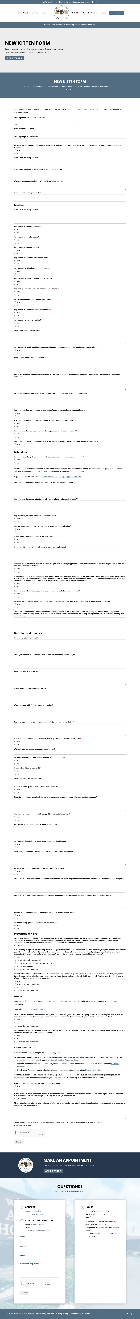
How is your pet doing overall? (26, 158)
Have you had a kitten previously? (27, 193)
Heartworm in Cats (93, 1070)
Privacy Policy (62, 1313)
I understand (21, 945)
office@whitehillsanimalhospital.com (40, 1230)
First (15, 124)
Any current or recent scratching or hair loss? (32, 310)
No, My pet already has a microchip (29, 960)
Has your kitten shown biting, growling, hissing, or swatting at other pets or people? (47, 591)
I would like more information (27, 969)
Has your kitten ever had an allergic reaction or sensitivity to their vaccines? (44, 420)
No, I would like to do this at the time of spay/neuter (35, 963)
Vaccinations (38, 1009)
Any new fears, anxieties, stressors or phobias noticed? (36, 516)
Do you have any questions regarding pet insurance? (35, 923)
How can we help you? (29, 1264)
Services (35, 13)
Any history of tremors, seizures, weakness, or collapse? (36, 289)
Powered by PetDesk (45, 1313)
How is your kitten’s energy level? (27, 330)
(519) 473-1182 (37, 1224)
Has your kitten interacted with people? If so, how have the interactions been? (44, 482)
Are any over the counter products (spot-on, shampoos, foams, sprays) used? (45, 912)
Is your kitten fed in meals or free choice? (30, 688)
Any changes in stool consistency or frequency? (33, 278)
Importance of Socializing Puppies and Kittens (62, 477)
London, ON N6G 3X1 (34, 1214)
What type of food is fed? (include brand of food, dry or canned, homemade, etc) (45, 655)
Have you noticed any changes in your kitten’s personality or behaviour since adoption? (49, 457)
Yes (18, 150)
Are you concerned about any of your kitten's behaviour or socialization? (43, 526)
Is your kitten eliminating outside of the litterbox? (33, 536)
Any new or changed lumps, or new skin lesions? (33, 299)
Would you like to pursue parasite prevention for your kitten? (38, 1083)
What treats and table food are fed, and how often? (34, 705)
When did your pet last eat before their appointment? (35, 749)
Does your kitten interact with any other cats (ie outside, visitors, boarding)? (44, 851)
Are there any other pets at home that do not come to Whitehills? (39, 868)
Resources (45, 13)
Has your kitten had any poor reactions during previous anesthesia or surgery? (45, 431)
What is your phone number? (26, 137)
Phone (22, 1255)
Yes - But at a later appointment (28, 984)
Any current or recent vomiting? (27, 247)
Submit (19, 1142)
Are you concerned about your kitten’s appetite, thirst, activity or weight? (42, 814)
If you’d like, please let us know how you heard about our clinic (38, 169)
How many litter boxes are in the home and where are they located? (40, 547)
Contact (86, 13)
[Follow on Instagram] (131, 1313)
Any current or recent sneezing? (27, 237)
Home (18, 13)
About (25, 13)
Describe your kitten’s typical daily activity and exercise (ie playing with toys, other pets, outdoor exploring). (56, 797)
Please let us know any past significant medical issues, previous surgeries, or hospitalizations (50, 393)
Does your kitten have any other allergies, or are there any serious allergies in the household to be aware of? (56, 441)
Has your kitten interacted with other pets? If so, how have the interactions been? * (46, 499)
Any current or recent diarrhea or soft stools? (32, 258)
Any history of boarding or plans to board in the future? (36, 824)
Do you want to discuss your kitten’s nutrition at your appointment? (40, 757)
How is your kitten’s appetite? (26, 638)
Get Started (14, 58)
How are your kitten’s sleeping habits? (29, 357)
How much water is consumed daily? (29, 778)
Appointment (116, 13)
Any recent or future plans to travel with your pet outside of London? (41, 841)
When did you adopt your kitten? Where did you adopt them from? (39, 181)
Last (72, 124)
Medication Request (98, 13)
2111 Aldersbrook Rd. (34, 1211)
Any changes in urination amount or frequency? (33, 268)
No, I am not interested (25, 966)
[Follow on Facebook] (127, 1313)
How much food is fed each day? (27, 671)
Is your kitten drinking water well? (27, 768)
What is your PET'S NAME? (25, 128)
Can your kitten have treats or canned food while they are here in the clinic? (44, 722)
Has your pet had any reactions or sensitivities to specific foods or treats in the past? (47, 739)
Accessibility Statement (80, 1313)
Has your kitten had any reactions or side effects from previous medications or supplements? (51, 410)
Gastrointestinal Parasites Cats (64, 1060)
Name (23, 1236)
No (18, 153)
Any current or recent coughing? (27, 226)
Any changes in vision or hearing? (28, 320)
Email (23, 1247)
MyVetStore (75, 13)
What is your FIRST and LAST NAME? (29, 118)
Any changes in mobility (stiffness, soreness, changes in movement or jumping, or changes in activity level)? (56, 347)
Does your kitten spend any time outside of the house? (36, 787)
